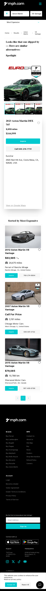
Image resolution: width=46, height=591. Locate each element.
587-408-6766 (29, 388)
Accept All (11, 585)
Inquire (23, 141)
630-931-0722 (29, 332)
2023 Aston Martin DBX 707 (19, 123)
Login (8, 480)
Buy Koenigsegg (12, 450)
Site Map (29, 443)
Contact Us (30, 436)
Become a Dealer (12, 484)
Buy (27, 446)
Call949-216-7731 (23, 149)
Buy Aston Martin (12, 467)
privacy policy (16, 579)
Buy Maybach (10, 453)
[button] (17, 398)
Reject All (25, 585)
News (28, 450)
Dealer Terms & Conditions (16, 492)
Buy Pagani (10, 446)
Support (8, 548)
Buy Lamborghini (12, 439)
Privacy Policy (11, 496)
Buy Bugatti (10, 443)
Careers (29, 463)
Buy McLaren (10, 460)
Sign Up (23, 526)
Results (16, 33)
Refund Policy (31, 460)
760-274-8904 (29, 275)
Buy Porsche (10, 463)
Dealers (29, 453)
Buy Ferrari (10, 436)
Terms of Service (12, 500)
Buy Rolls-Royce (12, 457)
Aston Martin (26, 33)
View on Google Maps (16, 205)
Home (7, 33)
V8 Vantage (38, 33)
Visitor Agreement (12, 488)
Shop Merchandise (33, 457)
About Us (29, 439)
